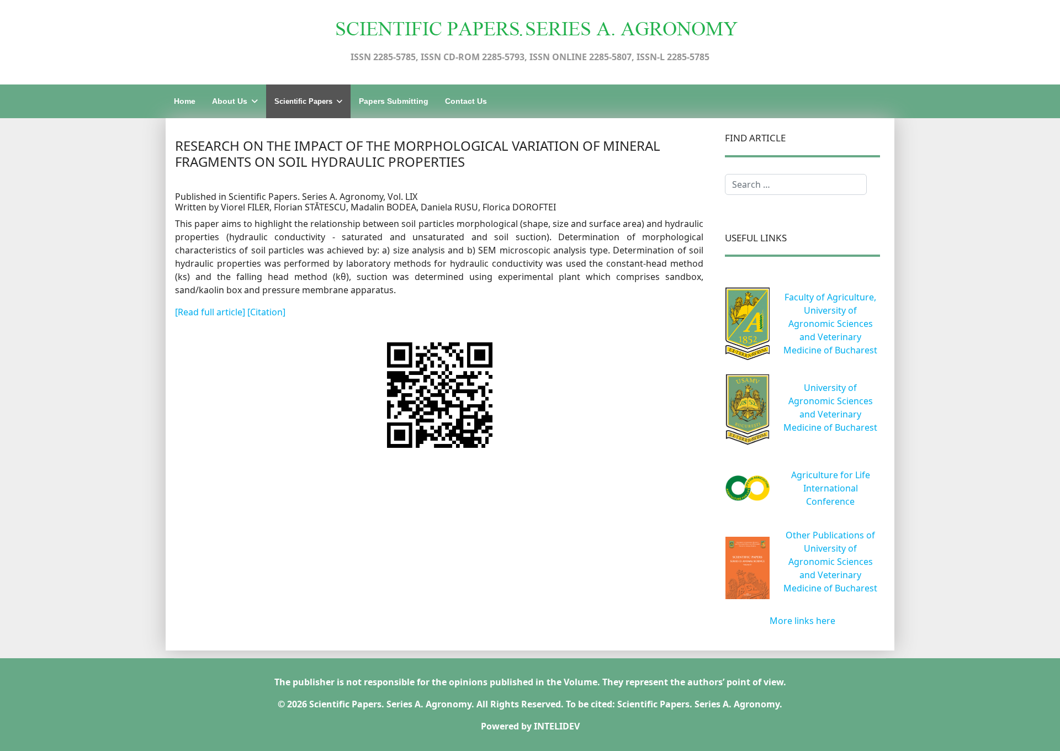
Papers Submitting (393, 101)
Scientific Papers (303, 101)
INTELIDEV (557, 726)
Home (184, 101)
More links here (802, 621)
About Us (229, 101)
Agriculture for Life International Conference (830, 488)
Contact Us (466, 101)
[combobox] (796, 184)
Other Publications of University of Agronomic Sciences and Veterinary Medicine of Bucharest (830, 561)
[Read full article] (211, 312)
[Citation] (266, 312)
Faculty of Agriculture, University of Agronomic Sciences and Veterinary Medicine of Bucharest (830, 323)
